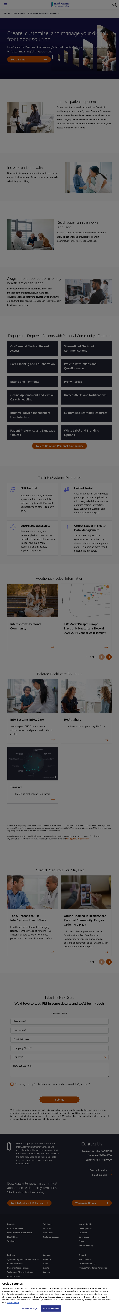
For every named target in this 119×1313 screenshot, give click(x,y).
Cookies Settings (29, 1308)
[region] (59, 1296)
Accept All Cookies (51, 1308)
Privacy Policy (13, 1302)
